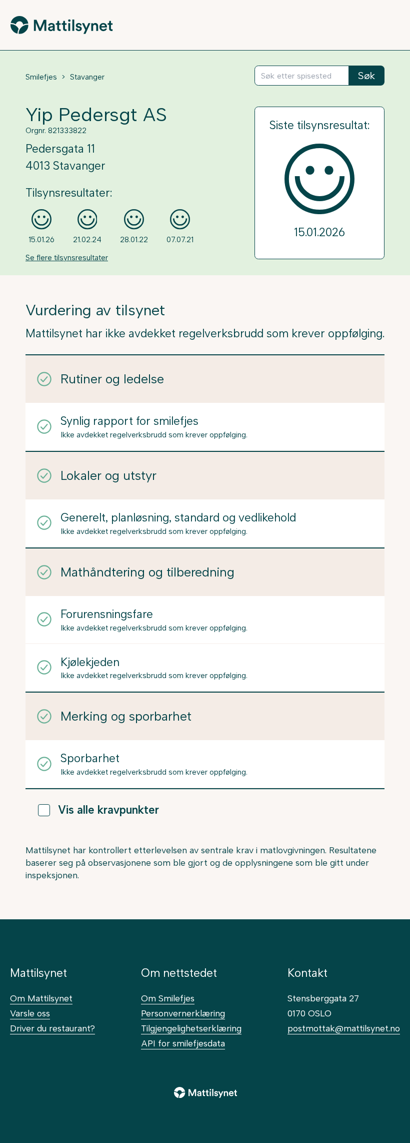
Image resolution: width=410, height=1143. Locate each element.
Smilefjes (41, 77)
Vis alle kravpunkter (108, 810)
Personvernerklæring (183, 1013)
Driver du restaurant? (52, 1028)
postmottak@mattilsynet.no (344, 1028)
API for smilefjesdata (183, 1043)
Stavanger (87, 77)
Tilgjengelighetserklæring (191, 1028)
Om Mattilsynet (41, 998)
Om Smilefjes (167, 998)
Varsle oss (30, 1013)
